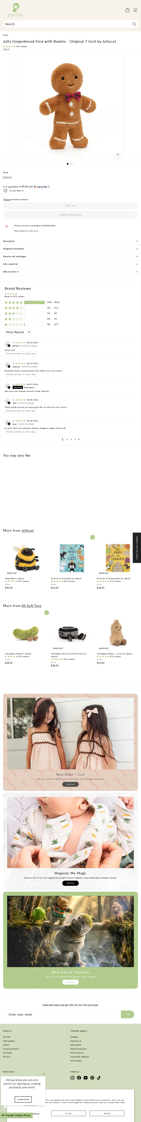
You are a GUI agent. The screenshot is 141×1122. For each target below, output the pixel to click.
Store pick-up (75, 1041)
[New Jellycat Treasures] (70, 931)
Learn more (23, 1099)
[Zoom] (118, 154)
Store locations (9, 1041)
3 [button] (71, 439)
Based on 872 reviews (14, 296)
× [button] (44, 1073)
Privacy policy (76, 1061)
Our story (7, 1037)
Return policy (75, 1045)
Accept (68, 1113)
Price (5, 172)
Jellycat (6, 49)
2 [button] (67, 439)
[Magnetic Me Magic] (70, 832)
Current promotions (11, 1049)
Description (9, 241)
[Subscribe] (127, 1014)
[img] (19, 342)
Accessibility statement (79, 1057)
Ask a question (10, 264)
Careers (6, 1045)
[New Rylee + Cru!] (70, 733)
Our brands (7, 1053)
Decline (107, 1113)
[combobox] (70, 24)
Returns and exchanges (14, 256)
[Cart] (127, 10)
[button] (9, 46)
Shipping (6, 200)
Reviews (6, 1057)
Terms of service (77, 1053)
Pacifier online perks (78, 1049)
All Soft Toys (31, 606)
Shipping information (13, 248)
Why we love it (10, 271)
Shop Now (70, 784)
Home (5, 35)
